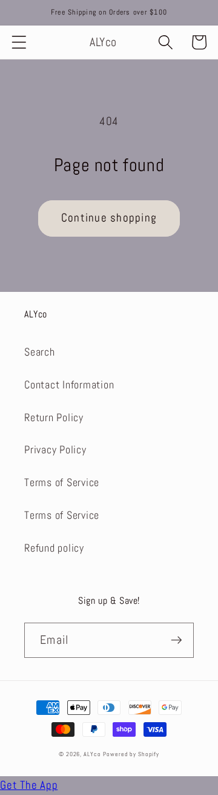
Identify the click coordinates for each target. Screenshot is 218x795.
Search (39, 352)
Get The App (29, 785)
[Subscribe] (176, 640)
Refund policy (54, 548)
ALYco (92, 754)
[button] (19, 42)
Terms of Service (61, 482)
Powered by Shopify (131, 754)
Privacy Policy (55, 449)
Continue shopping (109, 218)
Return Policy (54, 417)
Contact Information (69, 384)
